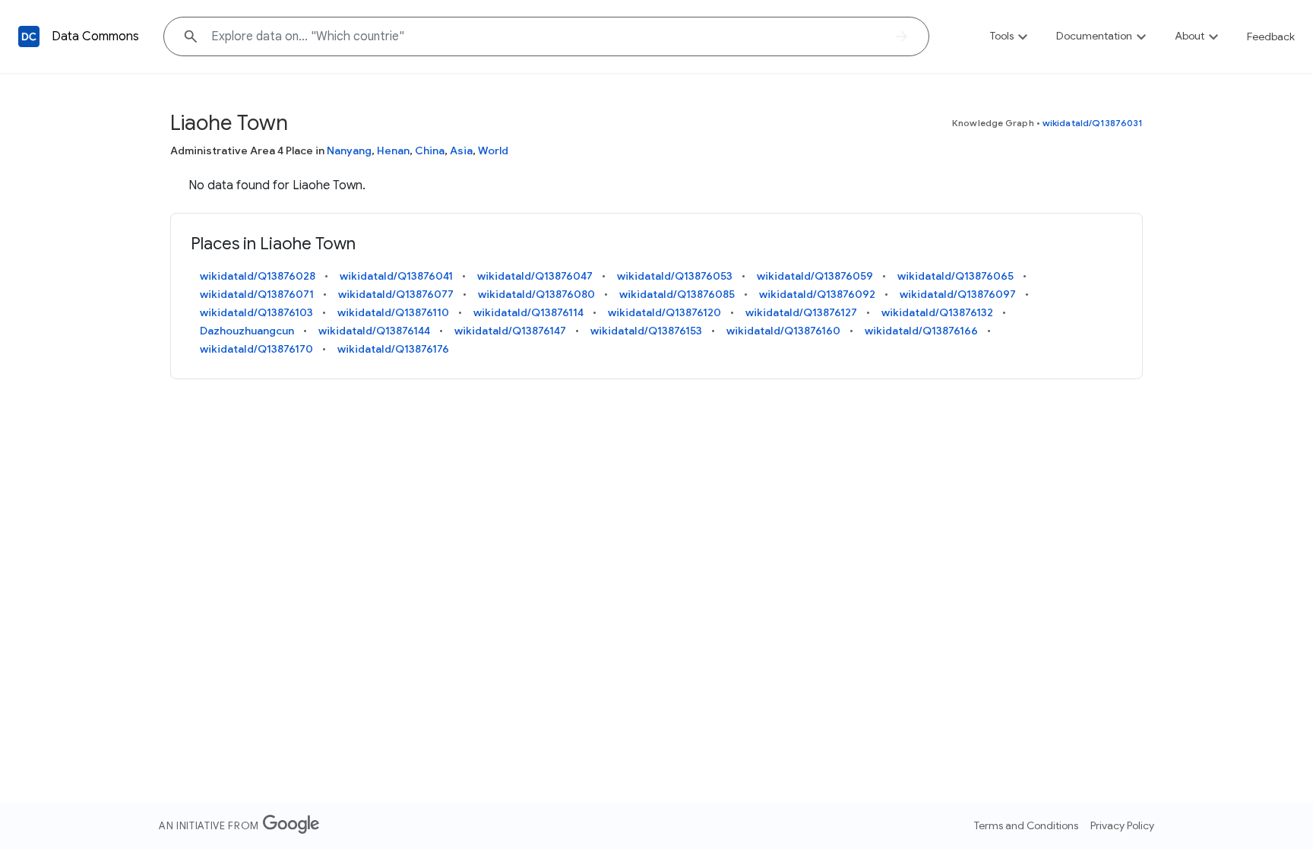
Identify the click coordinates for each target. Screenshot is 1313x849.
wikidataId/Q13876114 (528, 312)
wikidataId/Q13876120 (664, 312)
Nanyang (349, 150)
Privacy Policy (1122, 825)
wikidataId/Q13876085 (677, 294)
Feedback (1271, 36)
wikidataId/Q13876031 (1092, 122)
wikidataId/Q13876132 (937, 312)
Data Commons (95, 36)
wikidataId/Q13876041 (396, 276)
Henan (393, 150)
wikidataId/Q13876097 (958, 294)
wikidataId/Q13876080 (536, 294)
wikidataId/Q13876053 (674, 276)
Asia (461, 150)
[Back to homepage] (29, 36)
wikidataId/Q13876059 (815, 276)
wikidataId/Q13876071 (257, 294)
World (493, 150)
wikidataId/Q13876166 (921, 330)
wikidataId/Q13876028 (257, 276)
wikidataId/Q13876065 (955, 276)
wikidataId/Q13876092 (817, 294)
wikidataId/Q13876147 (510, 330)
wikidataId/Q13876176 (393, 349)
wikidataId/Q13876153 (646, 330)
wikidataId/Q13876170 (256, 349)
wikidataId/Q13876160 (783, 330)
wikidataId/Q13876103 (256, 312)
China (430, 150)
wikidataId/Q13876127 (801, 312)
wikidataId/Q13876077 (396, 294)
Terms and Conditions (1026, 825)
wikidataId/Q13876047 (535, 276)
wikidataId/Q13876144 (374, 330)
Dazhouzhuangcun (247, 330)
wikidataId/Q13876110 (393, 312)
